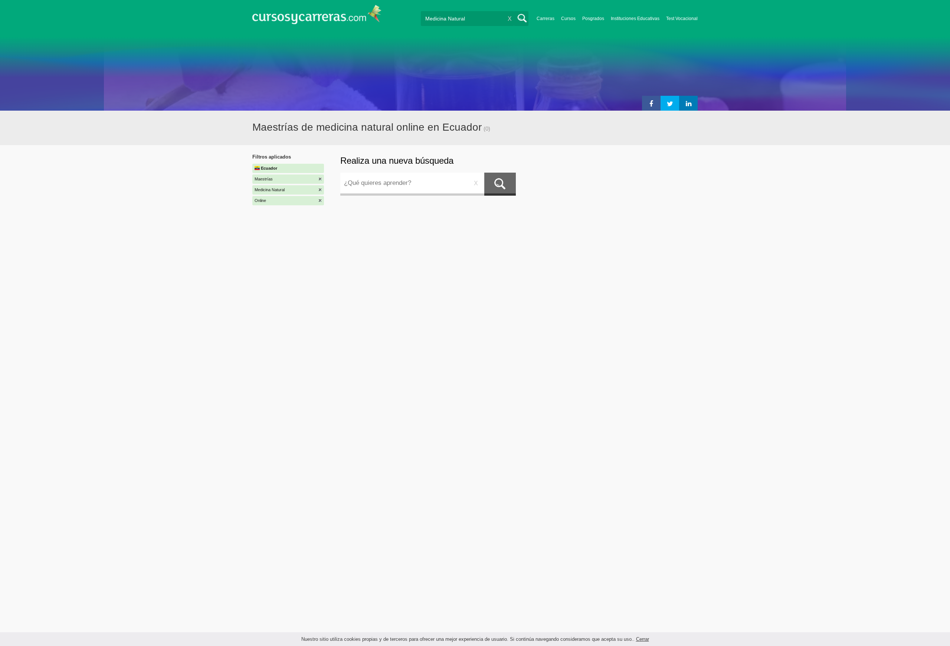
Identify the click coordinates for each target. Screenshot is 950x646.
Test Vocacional (682, 18)
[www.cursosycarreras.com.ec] (316, 17)
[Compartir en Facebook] (651, 103)
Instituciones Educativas (635, 18)
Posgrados (593, 18)
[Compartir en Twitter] (670, 103)
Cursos (568, 18)
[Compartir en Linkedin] (688, 103)
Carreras (545, 18)
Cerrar (642, 639)
